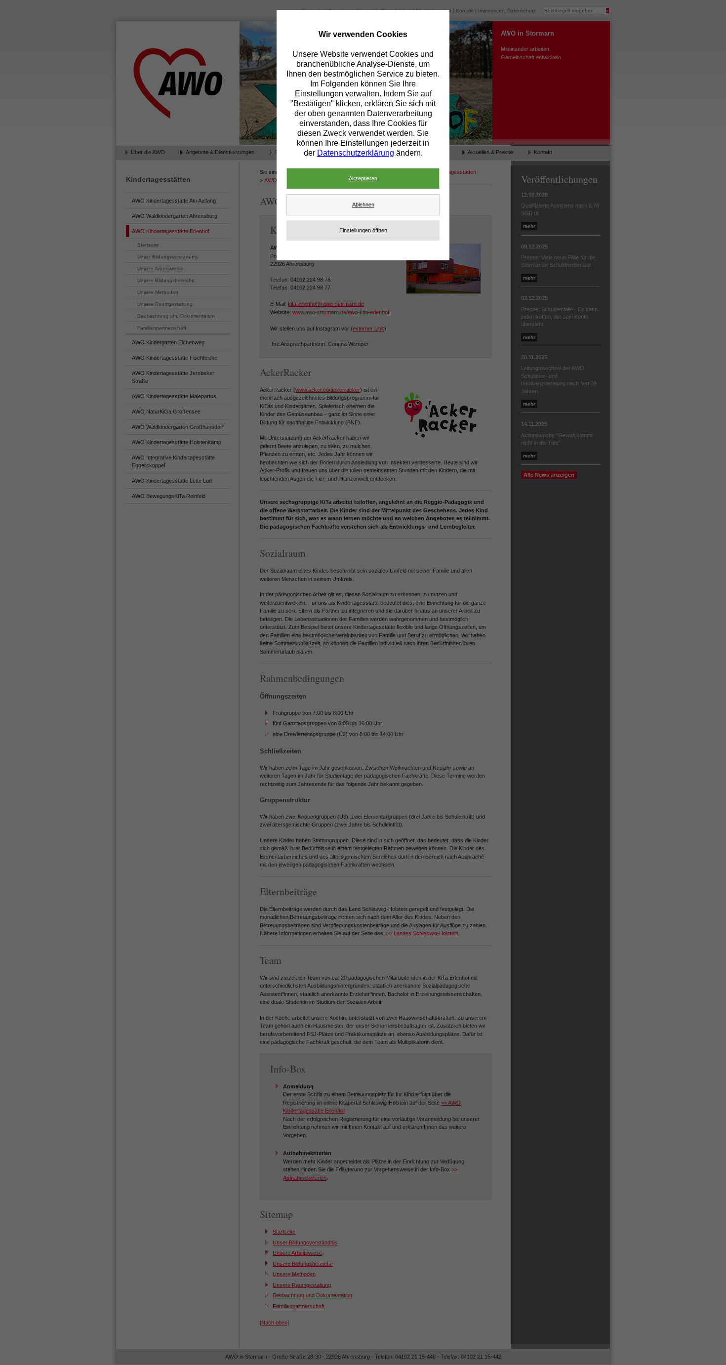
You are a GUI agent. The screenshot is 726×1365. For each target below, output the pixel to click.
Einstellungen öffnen (363, 230)
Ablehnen (363, 204)
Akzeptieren (363, 178)
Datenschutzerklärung (355, 153)
